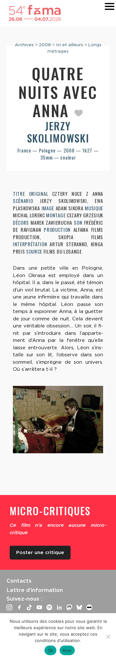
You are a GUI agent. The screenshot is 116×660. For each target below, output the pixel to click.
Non (67, 650)
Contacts (19, 581)
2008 (45, 44)
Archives (24, 44)
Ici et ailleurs (69, 44)
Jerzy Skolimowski (58, 131)
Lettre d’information (34, 590)
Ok (50, 650)
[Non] (108, 636)
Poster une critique (40, 552)
